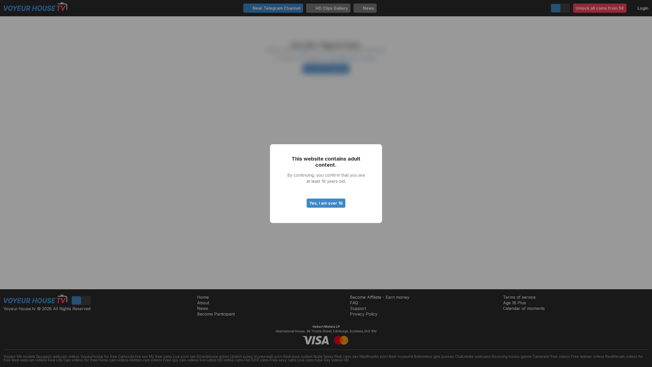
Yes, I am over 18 (326, 203)
